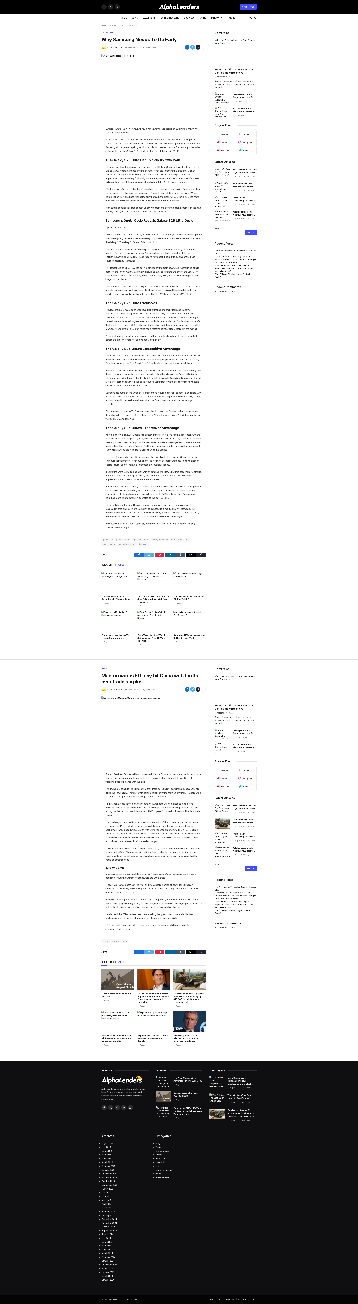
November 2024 (109, 1223)
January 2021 (108, 1272)
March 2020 (107, 1276)
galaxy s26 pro (123, 539)
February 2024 (108, 1257)
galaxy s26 (108, 539)
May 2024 (106, 1246)
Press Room (116, 48)
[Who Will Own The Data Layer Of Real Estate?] (189, 582)
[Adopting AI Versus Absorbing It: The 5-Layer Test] (189, 621)
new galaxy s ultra (127, 544)
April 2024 (106, 1249)
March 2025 (107, 1208)
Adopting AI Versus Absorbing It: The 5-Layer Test (189, 636)
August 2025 (107, 1189)
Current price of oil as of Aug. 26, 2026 (233, 256)
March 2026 (107, 1162)
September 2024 (109, 1230)
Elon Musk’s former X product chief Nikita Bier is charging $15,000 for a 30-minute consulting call (244, 185)
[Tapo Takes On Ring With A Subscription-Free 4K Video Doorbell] (153, 621)
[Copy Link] (198, 47)
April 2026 (106, 1158)
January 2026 (108, 1170)
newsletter (248, 7)
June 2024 (107, 1242)
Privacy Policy (214, 1299)
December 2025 (109, 1173)
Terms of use (229, 1299)
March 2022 (107, 1268)
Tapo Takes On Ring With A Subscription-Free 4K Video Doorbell (151, 638)
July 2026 (106, 1147)
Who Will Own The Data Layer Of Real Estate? (188, 597)
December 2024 (109, 1219)
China (105, 941)
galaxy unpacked (160, 539)
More (232, 18)
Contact (253, 1299)
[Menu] (103, 18)
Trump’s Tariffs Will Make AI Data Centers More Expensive (234, 71)
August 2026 (107, 1143)
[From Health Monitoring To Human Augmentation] (117, 621)
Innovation (217, 18)
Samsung (143, 544)
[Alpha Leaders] (179, 7)
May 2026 (106, 1154)
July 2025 (106, 1192)
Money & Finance (164, 1170)
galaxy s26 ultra (141, 539)
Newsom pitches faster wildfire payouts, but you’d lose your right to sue (187, 1038)
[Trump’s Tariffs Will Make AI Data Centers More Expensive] (236, 52)
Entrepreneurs (170, 18)
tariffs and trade (119, 941)
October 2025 (108, 1181)
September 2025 (109, 1185)
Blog (158, 1143)
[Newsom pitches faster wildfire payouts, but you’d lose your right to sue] (189, 1021)
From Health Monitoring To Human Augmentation (115, 636)
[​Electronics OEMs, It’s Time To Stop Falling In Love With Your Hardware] (153, 582)
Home (123, 18)
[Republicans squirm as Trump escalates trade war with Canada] (153, 1021)
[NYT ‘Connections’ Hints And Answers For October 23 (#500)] (222, 112)
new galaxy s (109, 544)
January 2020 (108, 1280)
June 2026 (107, 1151)
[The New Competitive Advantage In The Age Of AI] (117, 582)
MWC (188, 539)
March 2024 (107, 1253)
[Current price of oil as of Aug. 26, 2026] (117, 979)
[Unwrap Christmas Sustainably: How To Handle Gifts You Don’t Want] (222, 97)
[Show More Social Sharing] (203, 47)
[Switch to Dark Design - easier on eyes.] (250, 18)
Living (202, 18)
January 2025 (108, 1215)
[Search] (255, 18)
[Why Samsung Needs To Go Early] (153, 88)
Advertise (242, 1299)
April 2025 (106, 1204)
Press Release (162, 1177)
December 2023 (109, 1265)
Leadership (149, 18)
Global (159, 1154)
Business (189, 18)
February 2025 (108, 1211)
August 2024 (107, 1234)
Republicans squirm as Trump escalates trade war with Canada (152, 1038)
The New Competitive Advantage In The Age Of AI (115, 597)
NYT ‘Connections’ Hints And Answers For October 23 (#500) (244, 110)
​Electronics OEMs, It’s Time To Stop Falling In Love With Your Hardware (153, 599)
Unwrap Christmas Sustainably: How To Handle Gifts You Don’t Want (244, 96)
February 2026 (108, 1166)
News (134, 18)
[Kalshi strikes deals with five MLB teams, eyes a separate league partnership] (222, 215)
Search (218, 228)
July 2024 (106, 1238)
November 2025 (109, 1177)
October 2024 (108, 1227)
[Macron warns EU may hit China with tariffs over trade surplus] (153, 730)
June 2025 (107, 1196)
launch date (176, 539)
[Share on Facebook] (187, 47)
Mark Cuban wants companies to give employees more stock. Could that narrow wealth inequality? (234, 268)
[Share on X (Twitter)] (192, 47)
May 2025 (106, 1200)
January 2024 (108, 1261)
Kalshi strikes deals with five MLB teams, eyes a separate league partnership (243, 213)
